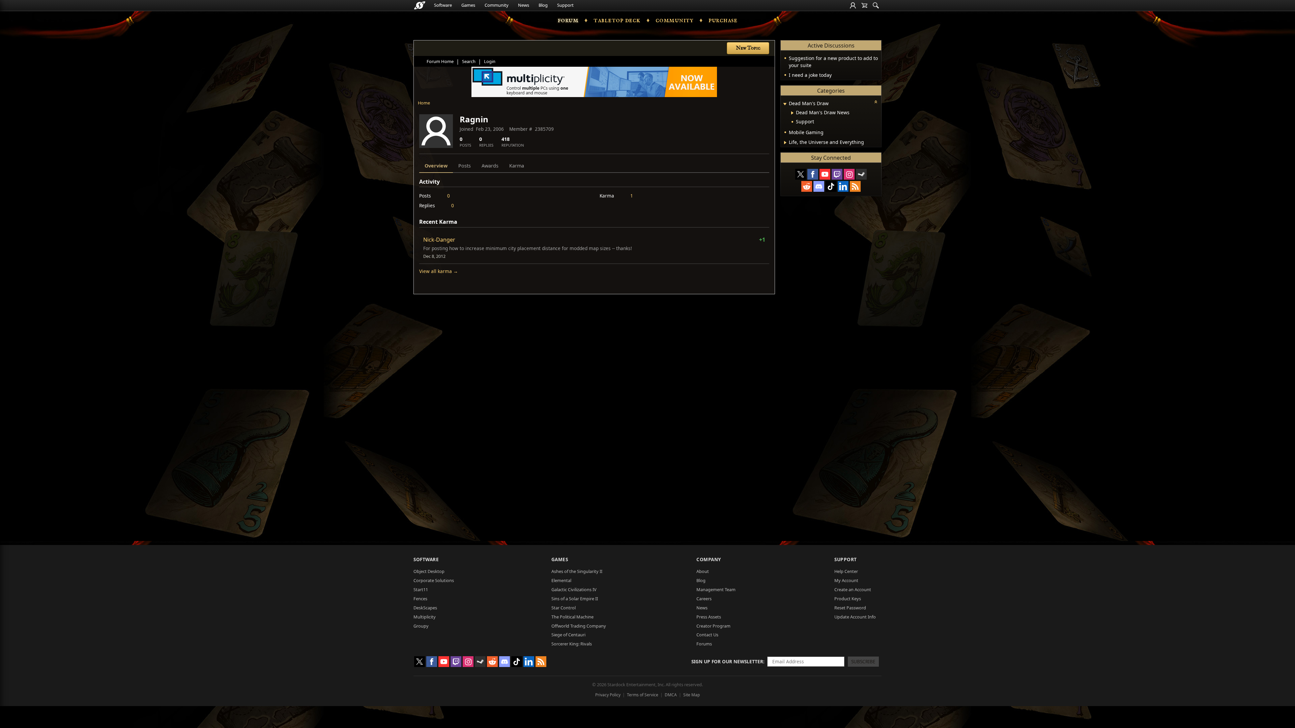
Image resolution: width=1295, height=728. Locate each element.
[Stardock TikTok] (831, 186)
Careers (704, 599)
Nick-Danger (439, 239)
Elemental (561, 580)
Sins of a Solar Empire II (574, 599)
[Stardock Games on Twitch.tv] (837, 174)
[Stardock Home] (419, 5)
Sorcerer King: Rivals (571, 644)
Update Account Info (855, 617)
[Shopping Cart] (864, 5)
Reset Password (850, 608)
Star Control (563, 608)
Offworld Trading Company (578, 626)
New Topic (748, 48)
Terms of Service (642, 695)
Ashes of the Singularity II (576, 571)
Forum (568, 20)
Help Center (846, 571)
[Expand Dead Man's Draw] (784, 104)
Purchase (723, 20)
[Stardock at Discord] (819, 186)
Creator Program (713, 626)
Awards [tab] (490, 165)
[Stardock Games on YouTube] (825, 174)
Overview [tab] (436, 165)
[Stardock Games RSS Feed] (855, 186)
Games (468, 5)
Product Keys (847, 599)
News (523, 5)
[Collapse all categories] (876, 101)
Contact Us (707, 635)
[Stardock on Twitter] (801, 174)
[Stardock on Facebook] (813, 174)
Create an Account (852, 589)
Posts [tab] (464, 165)
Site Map (691, 695)
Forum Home (440, 61)
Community (497, 5)
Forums (704, 644)
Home (424, 103)
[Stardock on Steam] (861, 174)
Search (469, 61)
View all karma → (438, 271)
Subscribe (863, 661)
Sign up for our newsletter (727, 661)
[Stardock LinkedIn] (843, 186)
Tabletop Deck (617, 20)
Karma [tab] (516, 165)
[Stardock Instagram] (849, 174)
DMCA (671, 695)
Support (565, 5)
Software (443, 5)
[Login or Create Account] (853, 5)
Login (489, 61)
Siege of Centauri (568, 635)
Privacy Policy (608, 695)
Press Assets (708, 617)
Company (708, 559)
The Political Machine (572, 617)
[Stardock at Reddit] (807, 186)
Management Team (716, 589)
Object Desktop (428, 571)
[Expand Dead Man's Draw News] (792, 113)
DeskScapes (425, 608)
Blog (543, 5)
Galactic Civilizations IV (574, 589)
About (702, 571)
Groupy (421, 626)
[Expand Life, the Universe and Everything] (785, 142)
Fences (420, 599)
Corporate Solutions (433, 580)
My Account (846, 580)
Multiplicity (424, 617)
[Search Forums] (876, 5)
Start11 (420, 589)
